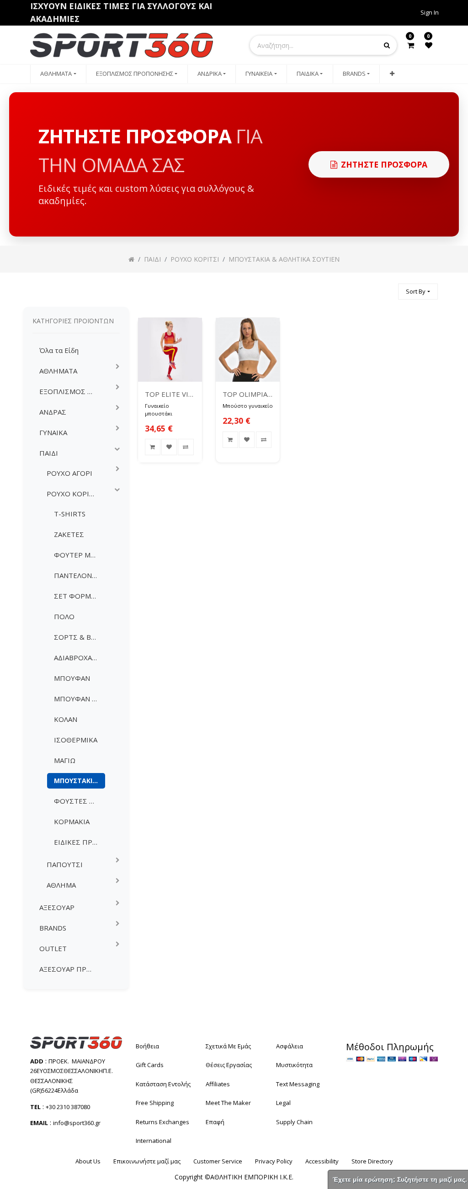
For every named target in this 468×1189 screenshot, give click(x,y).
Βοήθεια (147, 1046)
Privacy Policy (273, 1161)
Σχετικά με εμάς (228, 1046)
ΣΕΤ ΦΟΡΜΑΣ (77, 595)
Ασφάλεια (289, 1046)
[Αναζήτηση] (387, 287)
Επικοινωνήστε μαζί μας (147, 1161)
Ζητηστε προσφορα (384, 164)
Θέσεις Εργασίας (229, 1065)
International (153, 1140)
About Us (88, 1161)
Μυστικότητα (294, 1065)
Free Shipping (155, 1103)
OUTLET (53, 948)
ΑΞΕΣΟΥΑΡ (56, 907)
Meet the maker (228, 1103)
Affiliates (218, 1084)
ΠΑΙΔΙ (48, 453)
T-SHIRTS (69, 513)
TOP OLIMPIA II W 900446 (248, 394)
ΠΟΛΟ (64, 616)
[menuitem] (58, 74)
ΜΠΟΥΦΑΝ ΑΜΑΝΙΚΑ (79, 698)
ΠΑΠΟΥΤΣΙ (65, 864)
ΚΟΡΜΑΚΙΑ (72, 821)
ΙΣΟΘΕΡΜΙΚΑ (75, 739)
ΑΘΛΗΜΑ (61, 884)
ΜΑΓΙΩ (64, 760)
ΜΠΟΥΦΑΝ (72, 678)
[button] (391, 74)
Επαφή (215, 1122)
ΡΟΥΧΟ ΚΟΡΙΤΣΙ (74, 493)
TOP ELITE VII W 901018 (170, 394)
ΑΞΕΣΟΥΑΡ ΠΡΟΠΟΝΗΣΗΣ (70, 968)
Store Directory (372, 1161)
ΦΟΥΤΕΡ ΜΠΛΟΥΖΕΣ (79, 554)
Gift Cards (150, 1065)
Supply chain (294, 1122)
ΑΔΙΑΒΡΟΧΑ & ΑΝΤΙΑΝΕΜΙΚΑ (79, 657)
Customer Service (217, 1161)
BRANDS (52, 927)
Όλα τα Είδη (59, 350)
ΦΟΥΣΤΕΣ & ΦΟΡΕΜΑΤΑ (79, 800)
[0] (411, 45)
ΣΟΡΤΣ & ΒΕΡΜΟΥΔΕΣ (79, 637)
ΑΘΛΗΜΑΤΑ (58, 370)
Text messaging (297, 1084)
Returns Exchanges (162, 1122)
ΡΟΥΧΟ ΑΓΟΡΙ (69, 473)
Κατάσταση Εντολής (163, 1084)
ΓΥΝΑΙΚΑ (53, 432)
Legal (283, 1103)
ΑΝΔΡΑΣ (52, 411)
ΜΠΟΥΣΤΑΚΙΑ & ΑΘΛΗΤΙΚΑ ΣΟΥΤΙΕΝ (79, 780)
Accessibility (322, 1161)
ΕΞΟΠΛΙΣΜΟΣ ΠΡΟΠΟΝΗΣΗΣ (70, 391)
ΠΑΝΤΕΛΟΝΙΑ (76, 575)
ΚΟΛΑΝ (65, 719)
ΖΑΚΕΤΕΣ (69, 534)
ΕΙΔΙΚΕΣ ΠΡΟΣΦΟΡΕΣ (79, 842)
